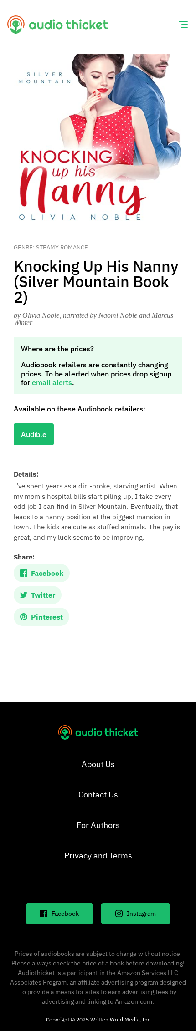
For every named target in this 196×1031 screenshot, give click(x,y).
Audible (33, 434)
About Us (98, 764)
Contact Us (98, 794)
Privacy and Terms (98, 855)
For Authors (98, 825)
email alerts (52, 382)
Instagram (141, 913)
